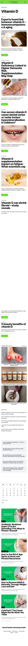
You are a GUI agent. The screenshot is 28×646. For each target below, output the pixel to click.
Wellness (3, 521)
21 (17, 493)
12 (10, 491)
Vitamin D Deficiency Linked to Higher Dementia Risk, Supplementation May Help (13, 69)
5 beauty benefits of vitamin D (13, 325)
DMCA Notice (15, 631)
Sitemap (12, 632)
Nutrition (4, 156)
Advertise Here (22, 631)
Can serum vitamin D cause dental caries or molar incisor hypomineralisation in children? (14, 117)
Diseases (4, 200)
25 (6, 495)
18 (6, 493)
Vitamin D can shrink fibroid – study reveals (14, 205)
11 (6, 491)
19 (10, 493)
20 (14, 493)
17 (3, 493)
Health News (5, 60)
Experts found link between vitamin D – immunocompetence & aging (13, 23)
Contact (16, 632)
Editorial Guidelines (7, 631)
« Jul (2, 502)
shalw (2, 52)
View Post (4, 55)
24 (3, 495)
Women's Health (5, 551)
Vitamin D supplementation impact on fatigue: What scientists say (13, 162)
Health (3, 17)
